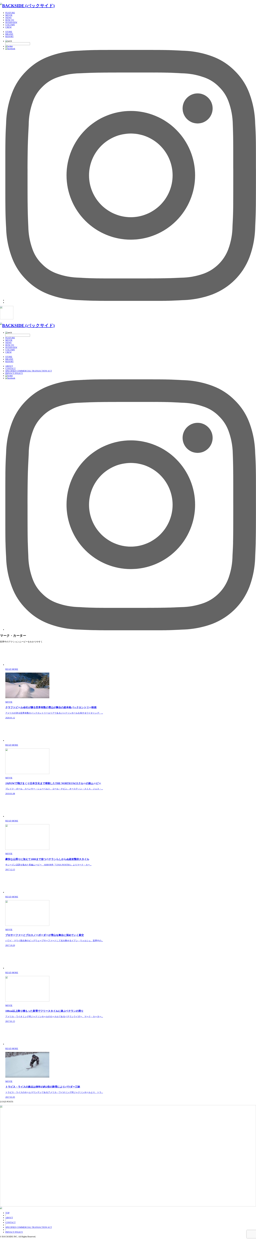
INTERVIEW (11, 22)
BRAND (9, 34)
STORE (8, 32)
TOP (7, 1213)
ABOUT (9, 366)
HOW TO (9, 20)
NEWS (8, 17)
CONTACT (10, 368)
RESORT (9, 36)
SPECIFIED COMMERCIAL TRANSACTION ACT (28, 371)
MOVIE (8, 15)
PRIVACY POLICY (14, 373)
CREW (8, 27)
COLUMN (10, 25)
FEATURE (10, 13)
